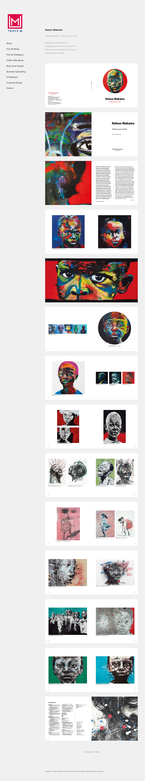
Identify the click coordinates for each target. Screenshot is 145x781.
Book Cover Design (15, 66)
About (9, 43)
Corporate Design (14, 82)
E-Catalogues (12, 77)
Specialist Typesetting (16, 71)
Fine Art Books (13, 49)
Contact (10, 88)
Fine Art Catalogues (15, 54)
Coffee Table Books (15, 60)
